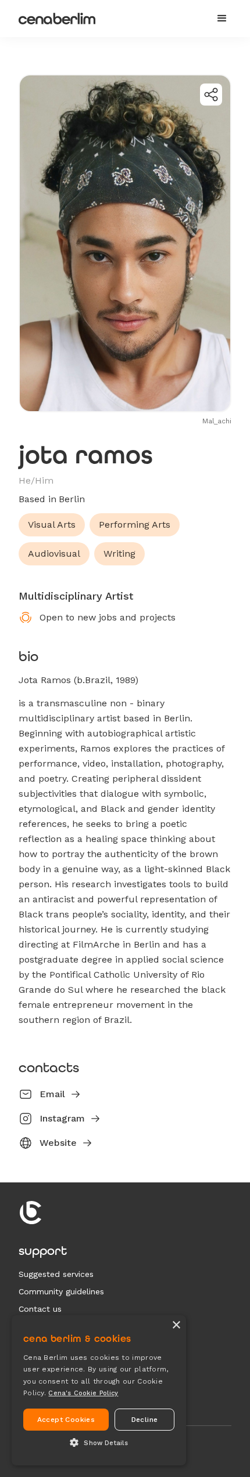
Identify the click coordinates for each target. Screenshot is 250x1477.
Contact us (40, 1308)
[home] (109, 18)
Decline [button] (144, 1420)
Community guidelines (61, 1291)
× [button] (176, 1325)
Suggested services (56, 1274)
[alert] (99, 1390)
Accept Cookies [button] (66, 1420)
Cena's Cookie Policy (83, 1393)
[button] (222, 18)
